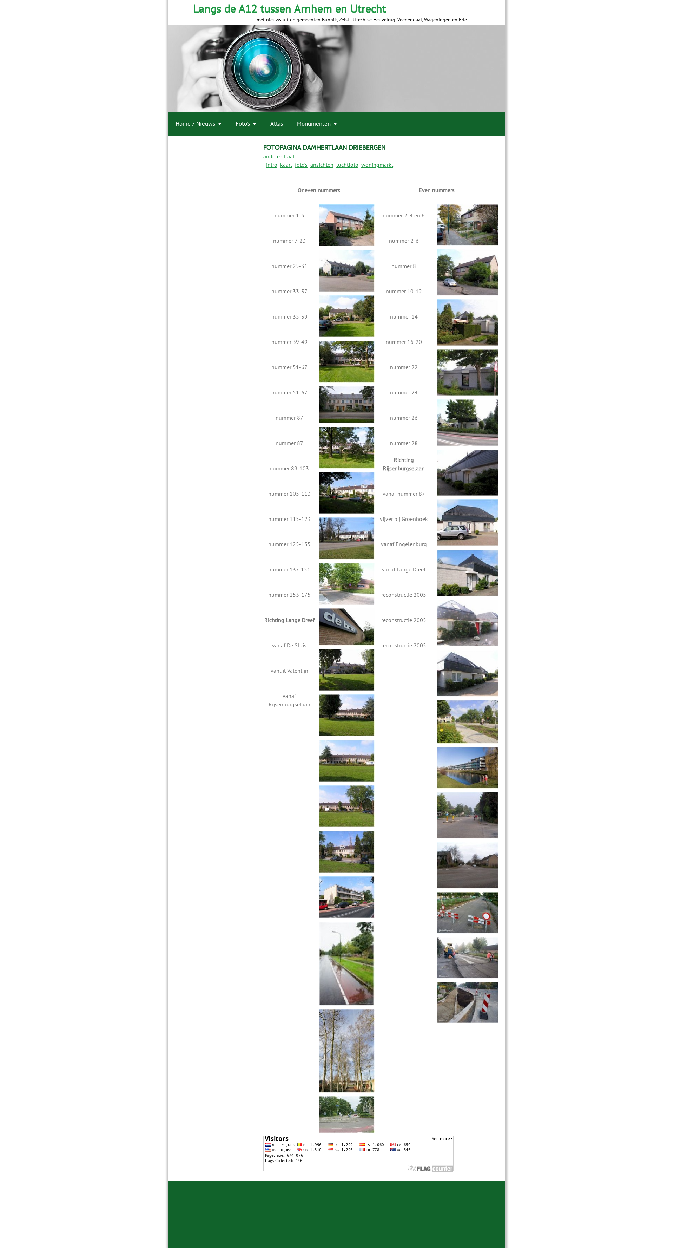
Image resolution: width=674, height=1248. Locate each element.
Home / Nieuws (195, 124)
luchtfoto (347, 164)
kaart (286, 164)
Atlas (276, 124)
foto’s (301, 164)
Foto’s (243, 124)
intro (271, 164)
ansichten (321, 164)
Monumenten (314, 124)
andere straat (279, 156)
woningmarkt (377, 164)
